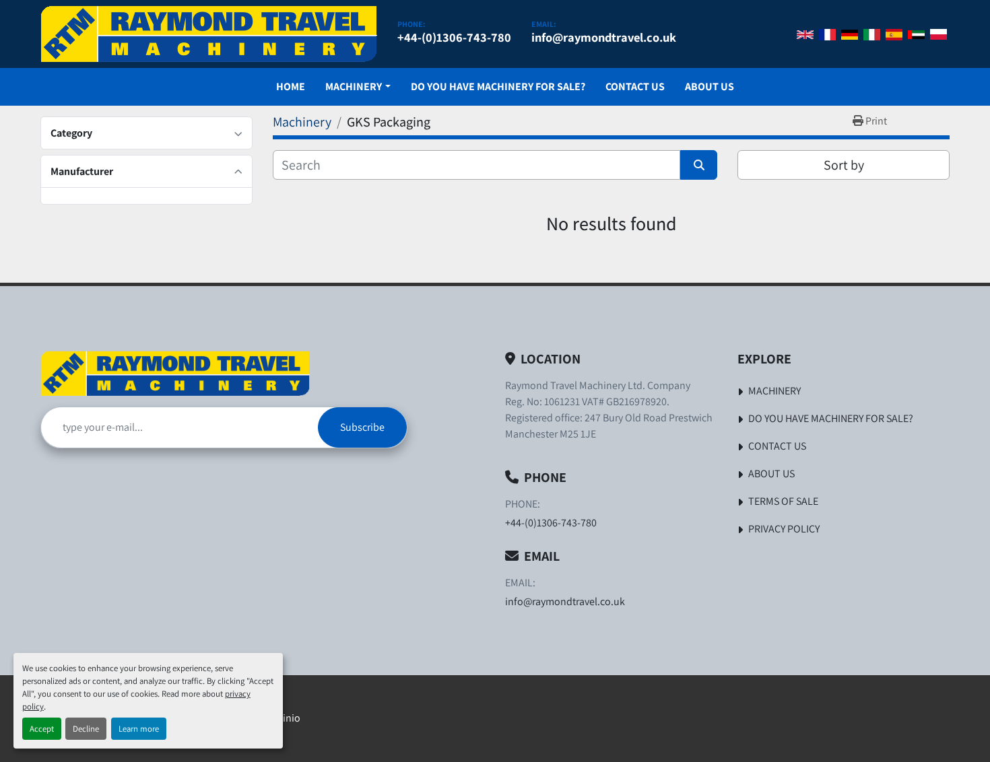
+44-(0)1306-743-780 (454, 37)
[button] (357, 87)
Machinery (353, 86)
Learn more (139, 728)
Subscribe (362, 427)
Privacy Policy (784, 529)
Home (290, 86)
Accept (42, 728)
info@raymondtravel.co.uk (603, 37)
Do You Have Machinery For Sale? (498, 86)
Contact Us (635, 86)
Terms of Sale (783, 501)
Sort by (844, 165)
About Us (709, 86)
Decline (86, 728)
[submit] (698, 165)
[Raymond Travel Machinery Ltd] (175, 373)
